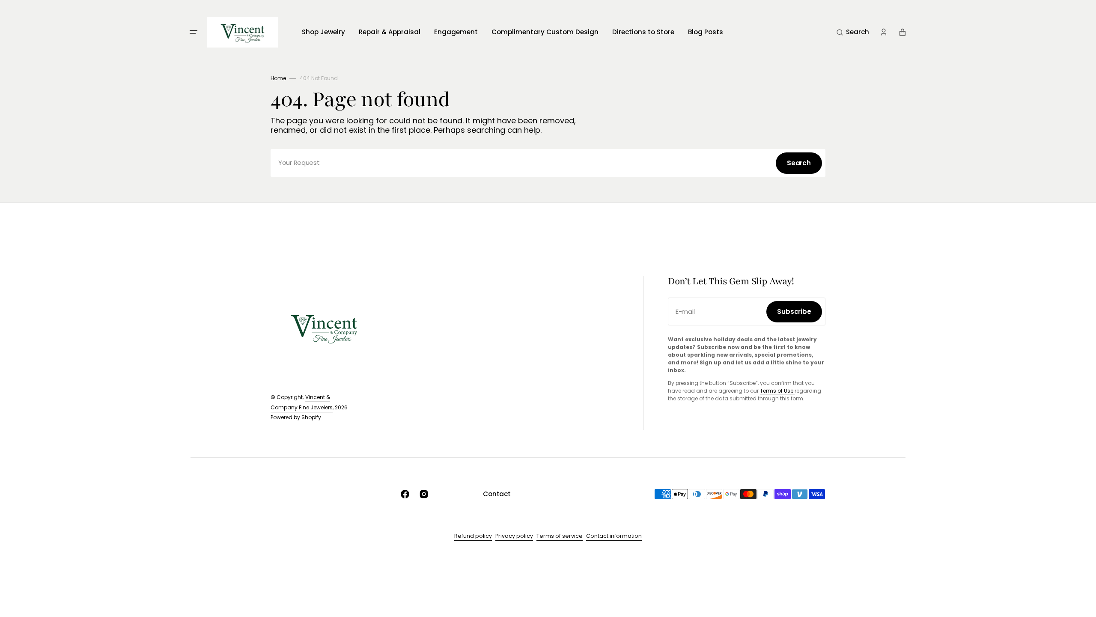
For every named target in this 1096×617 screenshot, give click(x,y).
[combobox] (548, 163)
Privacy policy (514, 536)
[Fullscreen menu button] (193, 32)
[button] (853, 32)
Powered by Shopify (296, 417)
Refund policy (473, 536)
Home (278, 78)
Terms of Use (777, 390)
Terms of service (559, 536)
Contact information (614, 536)
